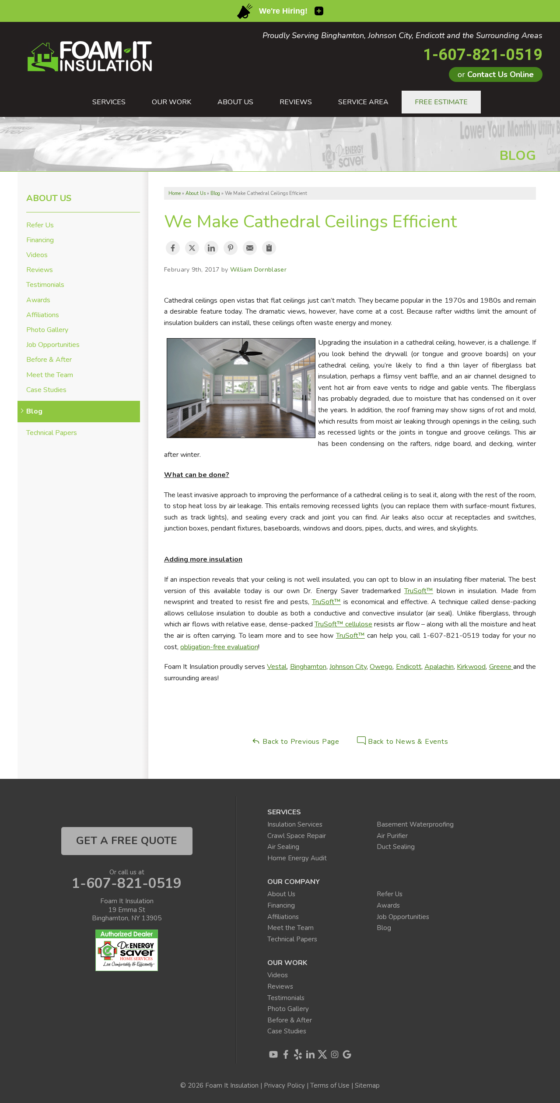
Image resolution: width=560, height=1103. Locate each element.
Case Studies (46, 390)
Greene (501, 667)
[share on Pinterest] (231, 248)
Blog (34, 411)
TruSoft (323, 602)
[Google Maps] (347, 1054)
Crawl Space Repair (296, 835)
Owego (381, 667)
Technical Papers (51, 433)
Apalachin (439, 667)
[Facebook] (285, 1054)
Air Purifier (392, 835)
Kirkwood (471, 667)
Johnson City (348, 667)
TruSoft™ (418, 591)
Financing (40, 240)
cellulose (357, 624)
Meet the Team (49, 375)
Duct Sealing (396, 846)
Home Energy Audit (297, 858)
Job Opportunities (53, 345)
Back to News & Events (407, 741)
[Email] (250, 248)
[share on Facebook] (173, 248)
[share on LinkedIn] (211, 248)
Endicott (408, 667)
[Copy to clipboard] (269, 248)
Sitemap (367, 1085)
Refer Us (40, 225)
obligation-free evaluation (219, 647)
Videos (37, 255)
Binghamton (308, 667)
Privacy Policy (284, 1085)
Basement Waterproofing (415, 824)
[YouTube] (273, 1054)
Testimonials (45, 285)
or (496, 74)
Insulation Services (294, 824)
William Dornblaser (258, 269)
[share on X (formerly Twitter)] (192, 248)
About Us (48, 198)
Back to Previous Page (300, 741)
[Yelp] (298, 1054)
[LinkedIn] (310, 1054)
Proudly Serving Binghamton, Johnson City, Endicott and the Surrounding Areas (402, 36)
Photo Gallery (47, 330)
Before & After (49, 360)
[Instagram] (334, 1054)
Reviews (39, 270)
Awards (38, 300)
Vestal (277, 667)
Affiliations (42, 315)
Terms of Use (330, 1085)
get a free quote (126, 841)
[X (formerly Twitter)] (322, 1054)
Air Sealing (283, 846)
